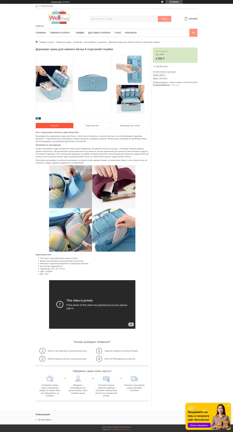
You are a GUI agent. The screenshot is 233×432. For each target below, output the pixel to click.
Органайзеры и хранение (95, 42)
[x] (40, 119)
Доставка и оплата (99, 33)
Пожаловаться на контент (121, 429)
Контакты (131, 33)
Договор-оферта (45, 420)
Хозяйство (77, 42)
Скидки (80, 33)
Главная (41, 33)
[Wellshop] (59, 17)
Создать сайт (56, 2)
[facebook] (37, 119)
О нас (118, 33)
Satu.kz (128, 427)
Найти (164, 19)
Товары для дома (63, 42)
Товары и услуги (59, 33)
